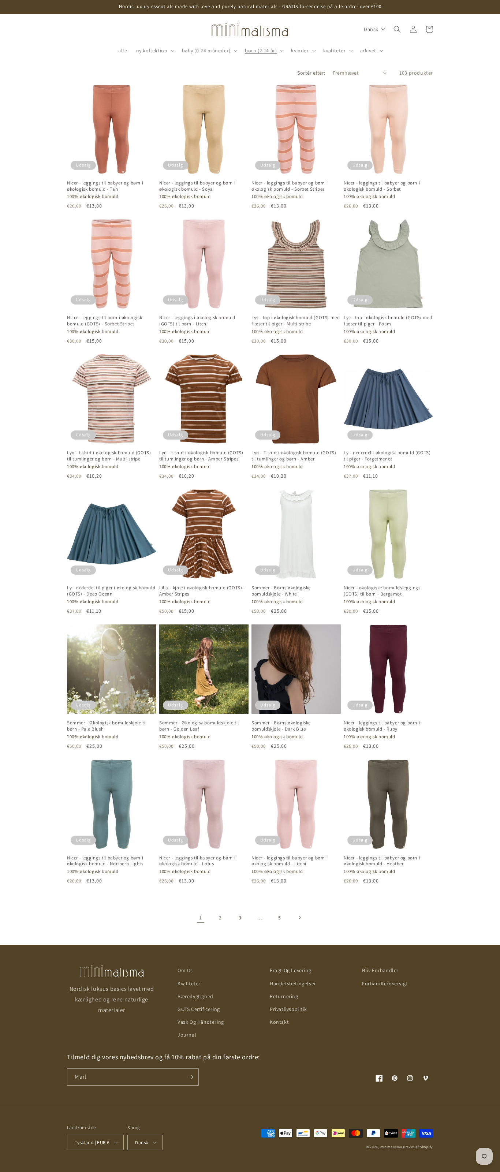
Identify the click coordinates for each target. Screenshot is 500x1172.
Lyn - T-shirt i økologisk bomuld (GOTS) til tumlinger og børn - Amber (293, 456)
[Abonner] (190, 1077)
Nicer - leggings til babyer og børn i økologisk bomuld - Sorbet (382, 186)
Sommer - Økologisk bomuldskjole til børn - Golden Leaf (199, 726)
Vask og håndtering (201, 1022)
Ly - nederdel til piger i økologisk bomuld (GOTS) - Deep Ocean (111, 591)
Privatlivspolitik (288, 1009)
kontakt (279, 1022)
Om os (185, 970)
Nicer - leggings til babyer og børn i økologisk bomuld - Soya (197, 186)
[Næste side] (299, 918)
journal (187, 1034)
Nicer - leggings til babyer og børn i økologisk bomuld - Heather (382, 861)
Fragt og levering (290, 970)
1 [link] (200, 917)
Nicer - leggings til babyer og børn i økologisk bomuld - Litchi (289, 861)
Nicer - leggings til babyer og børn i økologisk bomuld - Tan (105, 186)
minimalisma (391, 1147)
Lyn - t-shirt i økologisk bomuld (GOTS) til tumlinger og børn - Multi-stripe (109, 456)
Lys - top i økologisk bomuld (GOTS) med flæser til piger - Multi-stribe (295, 321)
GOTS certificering (199, 1009)
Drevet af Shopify (418, 1147)
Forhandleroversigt (385, 983)
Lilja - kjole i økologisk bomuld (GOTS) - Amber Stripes (202, 591)
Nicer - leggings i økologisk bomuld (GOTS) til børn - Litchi (197, 321)
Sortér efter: (311, 73)
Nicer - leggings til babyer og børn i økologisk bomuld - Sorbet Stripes (289, 186)
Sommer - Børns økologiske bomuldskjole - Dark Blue (281, 726)
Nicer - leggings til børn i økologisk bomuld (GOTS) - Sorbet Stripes (104, 321)
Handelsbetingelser (293, 983)
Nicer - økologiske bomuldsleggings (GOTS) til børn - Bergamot (382, 591)
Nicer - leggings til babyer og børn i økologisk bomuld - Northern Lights (105, 861)
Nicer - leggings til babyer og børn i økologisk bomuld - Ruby (382, 726)
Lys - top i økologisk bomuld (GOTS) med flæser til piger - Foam (388, 321)
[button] (155, 50)
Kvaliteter (189, 983)
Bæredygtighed (195, 996)
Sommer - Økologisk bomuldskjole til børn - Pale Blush (107, 726)
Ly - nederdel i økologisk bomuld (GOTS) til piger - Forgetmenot (387, 456)
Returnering (284, 996)
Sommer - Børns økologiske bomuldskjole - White (281, 591)
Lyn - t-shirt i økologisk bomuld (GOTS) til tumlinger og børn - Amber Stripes (201, 456)
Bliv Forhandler (380, 970)
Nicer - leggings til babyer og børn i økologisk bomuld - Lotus (197, 861)
